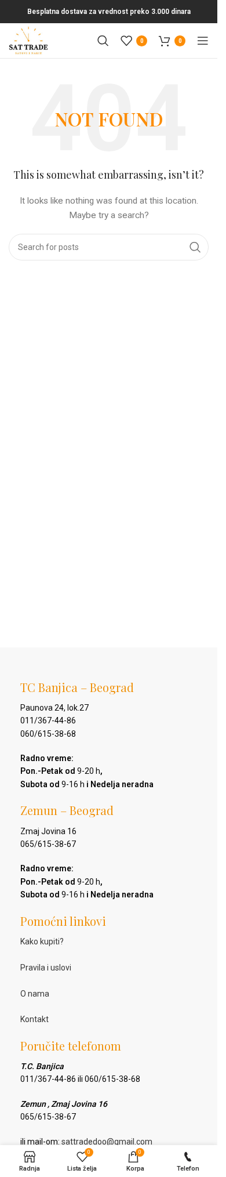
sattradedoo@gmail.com (106, 1141)
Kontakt (34, 1019)
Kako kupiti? (42, 941)
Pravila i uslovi (45, 967)
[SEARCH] (195, 247)
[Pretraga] (103, 40)
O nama (34, 993)
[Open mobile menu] (202, 40)
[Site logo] (28, 40)
